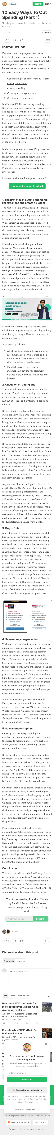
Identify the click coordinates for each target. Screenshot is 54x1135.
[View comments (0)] (14, 40)
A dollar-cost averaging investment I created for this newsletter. (19, 1015)
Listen (48, 32)
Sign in (48, 4)
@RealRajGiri (40, 888)
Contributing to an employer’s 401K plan (28, 79)
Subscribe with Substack (29, 1090)
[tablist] (14, 961)
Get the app (40, 1122)
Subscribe (38, 4)
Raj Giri (17, 1020)
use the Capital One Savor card (18, 488)
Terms (30, 1115)
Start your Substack (19, 1122)
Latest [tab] (13, 995)
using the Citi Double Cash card (24, 582)
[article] (27, 1013)
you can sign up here (35, 593)
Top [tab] (5, 995)
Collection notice (42, 1115)
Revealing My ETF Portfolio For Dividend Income (19, 1032)
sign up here (21, 278)
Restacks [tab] (20, 961)
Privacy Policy (31, 1102)
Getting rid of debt (17, 83)
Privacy (22, 1115)
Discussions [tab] (23, 995)
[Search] (49, 995)
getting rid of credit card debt (35, 61)
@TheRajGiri (9, 888)
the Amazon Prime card (29, 703)
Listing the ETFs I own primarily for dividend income (19, 1038)
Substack (13, 1129)
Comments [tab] (9, 961)
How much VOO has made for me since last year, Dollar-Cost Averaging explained (20, 1006)
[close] (46, 1044)
